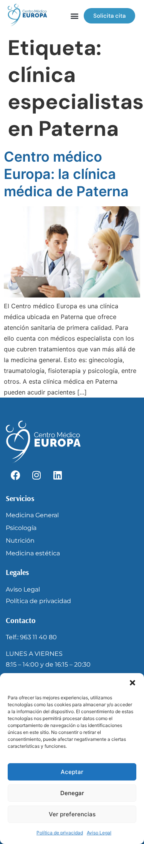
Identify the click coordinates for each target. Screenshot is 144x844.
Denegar (72, 793)
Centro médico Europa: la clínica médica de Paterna (66, 174)
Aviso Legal (99, 833)
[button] (132, 683)
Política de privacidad (59, 833)
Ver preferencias (72, 814)
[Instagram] (36, 475)
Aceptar (72, 771)
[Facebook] (15, 475)
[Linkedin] (57, 475)
